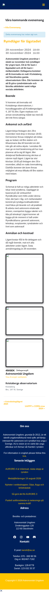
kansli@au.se (28, 550)
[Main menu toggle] (43, 5)
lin (24, 456)
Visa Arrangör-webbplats (16, 377)
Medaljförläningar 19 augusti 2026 (24, 478)
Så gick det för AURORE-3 (24, 494)
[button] (1, 591)
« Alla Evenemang (12, 27)
